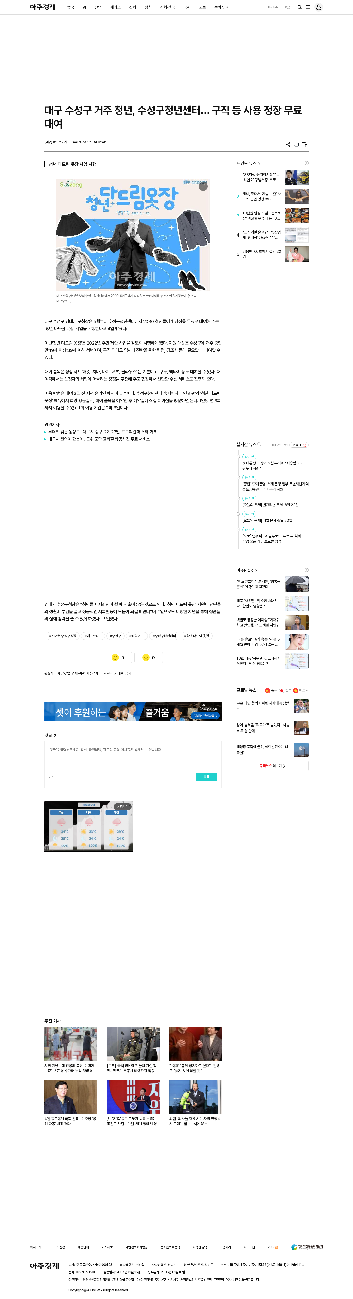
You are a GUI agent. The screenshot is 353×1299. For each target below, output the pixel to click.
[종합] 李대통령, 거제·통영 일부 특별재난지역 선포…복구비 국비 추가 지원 (275, 487)
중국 (70, 7)
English (273, 7)
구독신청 (59, 1247)
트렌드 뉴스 (246, 163)
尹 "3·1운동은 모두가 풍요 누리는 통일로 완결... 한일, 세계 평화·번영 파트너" (132, 1121)
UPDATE (297, 445)
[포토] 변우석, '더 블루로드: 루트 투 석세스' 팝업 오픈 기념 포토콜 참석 (273, 539)
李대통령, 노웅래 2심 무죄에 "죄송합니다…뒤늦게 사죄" (273, 466)
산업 (98, 7)
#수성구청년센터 (164, 636)
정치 (148, 7)
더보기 (259, 767)
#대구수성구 (93, 636)
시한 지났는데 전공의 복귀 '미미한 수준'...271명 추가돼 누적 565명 (69, 1068)
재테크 (115, 7)
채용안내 (83, 1247)
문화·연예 (221, 7)
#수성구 (115, 636)
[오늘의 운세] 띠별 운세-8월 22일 (267, 520)
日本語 (286, 7)
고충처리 (225, 1247)
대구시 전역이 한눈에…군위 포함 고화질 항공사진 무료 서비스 (99, 438)
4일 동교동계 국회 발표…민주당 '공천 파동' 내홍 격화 (70, 1121)
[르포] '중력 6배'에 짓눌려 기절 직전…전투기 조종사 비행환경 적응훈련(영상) (132, 1068)
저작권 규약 (200, 1247)
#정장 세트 (136, 636)
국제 (186, 7)
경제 (132, 7)
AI (84, 7)
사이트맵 (249, 1247)
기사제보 (107, 1247)
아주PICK (245, 570)
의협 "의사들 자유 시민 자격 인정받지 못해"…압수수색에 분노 (194, 1121)
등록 (206, 777)
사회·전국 (167, 7)
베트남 (304, 690)
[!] (307, 163)
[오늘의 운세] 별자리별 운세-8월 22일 (270, 505)
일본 (288, 690)
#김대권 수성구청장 (62, 636)
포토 (202, 7)
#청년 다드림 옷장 (196, 636)
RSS (271, 1247)
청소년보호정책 (170, 1247)
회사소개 (35, 1247)
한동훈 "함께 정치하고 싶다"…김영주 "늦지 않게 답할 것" (194, 1068)
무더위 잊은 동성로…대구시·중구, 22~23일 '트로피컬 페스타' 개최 (103, 431)
